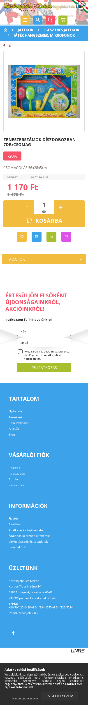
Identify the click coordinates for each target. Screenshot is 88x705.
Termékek (16, 417)
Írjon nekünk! (18, 547)
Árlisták (14, 429)
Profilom (14, 479)
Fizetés (14, 518)
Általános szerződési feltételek (30, 536)
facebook (13, 632)
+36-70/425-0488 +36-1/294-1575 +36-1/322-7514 (41, 607)
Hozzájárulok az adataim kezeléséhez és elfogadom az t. (46, 355)
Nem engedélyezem (25, 698)
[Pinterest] (11, 46)
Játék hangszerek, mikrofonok (44, 35)
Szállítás (14, 524)
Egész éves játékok (61, 29)
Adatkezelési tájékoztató (26, 530)
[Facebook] (5, 46)
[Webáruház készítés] (78, 650)
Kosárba (49, 220)
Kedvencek (16, 485)
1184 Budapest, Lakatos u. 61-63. (31, 592)
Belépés (14, 468)
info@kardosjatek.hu (23, 613)
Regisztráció (17, 474)
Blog (12, 434)
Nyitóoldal (16, 411)
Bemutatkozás (19, 423)
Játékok (25, 29)
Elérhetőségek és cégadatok (28, 542)
